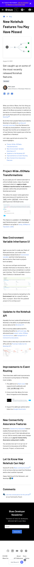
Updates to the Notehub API (16, 153)
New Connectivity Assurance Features (14, 422)
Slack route (21, 384)
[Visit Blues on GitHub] (8, 551)
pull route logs (21, 331)
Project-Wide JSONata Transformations (16, 173)
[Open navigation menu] (2, 9)
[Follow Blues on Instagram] (21, 551)
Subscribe (17, 532)
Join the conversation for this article (17, 494)
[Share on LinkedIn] (4, 93)
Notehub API (20, 325)
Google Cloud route (20, 409)
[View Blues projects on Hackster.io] (26, 551)
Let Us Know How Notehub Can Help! (14, 461)
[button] (22, 9)
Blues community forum (21, 468)
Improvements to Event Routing (17, 155)
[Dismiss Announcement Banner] (30, 3)
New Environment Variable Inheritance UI (16, 239)
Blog (10, 16)
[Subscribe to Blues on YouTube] (17, 551)
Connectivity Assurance (17, 428)
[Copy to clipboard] (8, 93)
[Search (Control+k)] (16, 10)
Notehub (6, 81)
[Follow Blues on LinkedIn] (12, 551)
